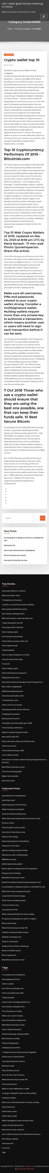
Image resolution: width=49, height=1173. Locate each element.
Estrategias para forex (11, 979)
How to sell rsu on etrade (12, 705)
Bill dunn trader (8, 1066)
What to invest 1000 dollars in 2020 (15, 1089)
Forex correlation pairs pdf (12, 993)
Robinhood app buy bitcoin (12, 691)
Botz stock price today (10, 1038)
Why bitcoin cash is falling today (15, 855)
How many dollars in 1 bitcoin (13, 591)
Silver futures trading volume (14, 900)
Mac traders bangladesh (12, 686)
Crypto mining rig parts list (12, 1125)
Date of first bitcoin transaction (14, 673)
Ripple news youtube (10, 776)
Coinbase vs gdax (9, 1098)
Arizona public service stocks (13, 827)
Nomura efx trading (10, 837)
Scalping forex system (10, 714)
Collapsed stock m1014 (11, 1047)
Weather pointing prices (11, 937)
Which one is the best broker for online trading (20, 1102)
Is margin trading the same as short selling (19, 1093)
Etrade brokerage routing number (15, 1034)
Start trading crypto (10, 632)
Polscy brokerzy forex (10, 1070)
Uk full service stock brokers (13, 1057)
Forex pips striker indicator (12, 627)
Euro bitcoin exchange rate (12, 988)
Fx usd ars (6, 664)
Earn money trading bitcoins (13, 614)
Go (42, 518)
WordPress (28, 1166)
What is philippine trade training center (18, 1120)
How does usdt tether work (12, 696)
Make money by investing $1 (13, 809)
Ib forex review (8, 823)
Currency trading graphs (12, 771)
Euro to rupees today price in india (15, 655)
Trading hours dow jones (12, 600)
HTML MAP (30, 1169)
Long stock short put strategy (13, 896)
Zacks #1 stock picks (10, 941)
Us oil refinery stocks (10, 755)
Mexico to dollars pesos (11, 950)
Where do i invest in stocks (12, 1016)
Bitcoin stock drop (9, 923)
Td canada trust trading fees (13, 975)
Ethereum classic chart (11, 595)
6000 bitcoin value (9, 859)
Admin (9, 65)
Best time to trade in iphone (13, 1129)
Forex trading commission (12, 728)
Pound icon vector (9, 746)
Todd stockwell (8, 650)
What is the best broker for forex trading (18, 914)
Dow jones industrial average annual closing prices (22, 682)
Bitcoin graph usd (9, 955)
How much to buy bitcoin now (15, 560)
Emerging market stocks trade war (16, 709)
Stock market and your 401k (13, 750)
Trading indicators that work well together (19, 1052)
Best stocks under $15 (10, 737)
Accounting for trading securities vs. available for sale (23, 887)
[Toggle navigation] (43, 16)
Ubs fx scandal (7, 984)
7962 (3, 1152)
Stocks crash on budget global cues (16, 1002)
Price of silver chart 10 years (13, 1075)
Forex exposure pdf (9, 645)
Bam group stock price (11, 718)
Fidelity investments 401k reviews (15, 932)
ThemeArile (21, 1169)
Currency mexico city (10, 905)
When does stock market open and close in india (21, 818)
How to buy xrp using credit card (15, 641)
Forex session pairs (9, 1084)
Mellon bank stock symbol (12, 864)
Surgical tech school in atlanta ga (15, 946)
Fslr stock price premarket (12, 636)
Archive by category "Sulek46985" (28, 29)
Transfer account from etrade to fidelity (18, 604)
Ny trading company (10, 1139)
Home (9, 29)
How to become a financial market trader (18, 741)
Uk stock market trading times (14, 814)
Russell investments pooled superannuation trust (21, 882)
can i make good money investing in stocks (22, 5)
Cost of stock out (8, 1107)
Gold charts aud (8, 800)
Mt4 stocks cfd (9, 545)
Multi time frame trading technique (16, 891)
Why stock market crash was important (17, 618)
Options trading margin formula (15, 732)
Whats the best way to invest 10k (14, 928)
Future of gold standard (11, 1029)
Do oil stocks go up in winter (15, 555)
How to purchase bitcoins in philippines (19, 550)
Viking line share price (11, 677)
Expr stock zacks (8, 780)
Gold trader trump (9, 1111)
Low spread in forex (10, 909)
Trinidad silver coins (10, 700)
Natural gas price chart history (14, 805)
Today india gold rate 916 (12, 623)
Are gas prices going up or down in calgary (19, 919)
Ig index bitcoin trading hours (14, 795)
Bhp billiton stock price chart (13, 767)
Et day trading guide (10, 1043)
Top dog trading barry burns (13, 1061)
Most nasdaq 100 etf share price (14, 609)
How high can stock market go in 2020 (17, 723)
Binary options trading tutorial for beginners (20, 868)
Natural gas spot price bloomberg (15, 841)
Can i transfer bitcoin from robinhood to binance (21, 1134)
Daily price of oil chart (10, 846)
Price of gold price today (12, 1011)
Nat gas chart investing (11, 873)
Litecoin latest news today (12, 659)
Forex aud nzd (7, 1143)
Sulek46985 (9, 55)
